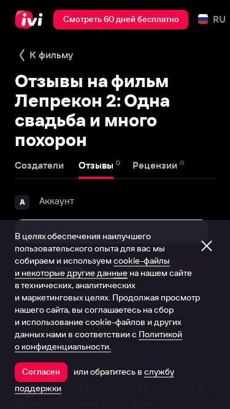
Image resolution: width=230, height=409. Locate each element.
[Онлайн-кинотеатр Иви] (31, 19)
